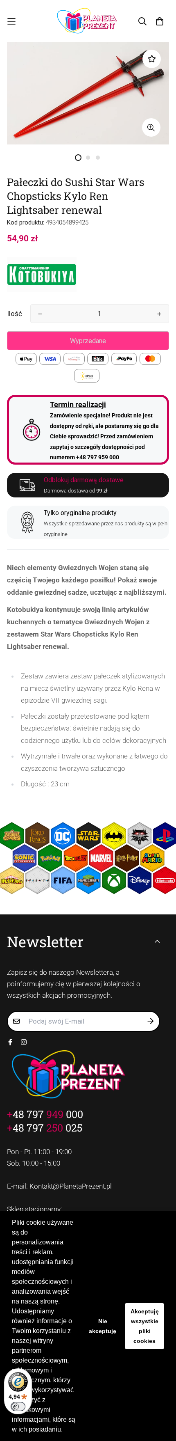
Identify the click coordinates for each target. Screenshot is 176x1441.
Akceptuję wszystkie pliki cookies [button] (145, 1326)
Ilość (14, 313)
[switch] (18, 1406)
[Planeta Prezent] (88, 21)
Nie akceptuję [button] (102, 1326)
